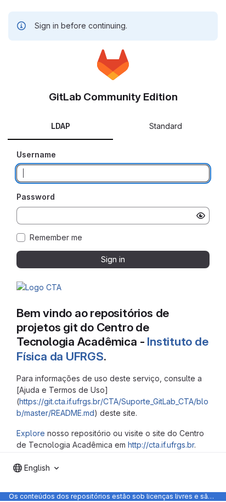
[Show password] (201, 215)
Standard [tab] (165, 126)
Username (36, 154)
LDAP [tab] (60, 126)
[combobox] (36, 468)
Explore (30, 433)
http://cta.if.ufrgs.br (161, 444)
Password (35, 196)
